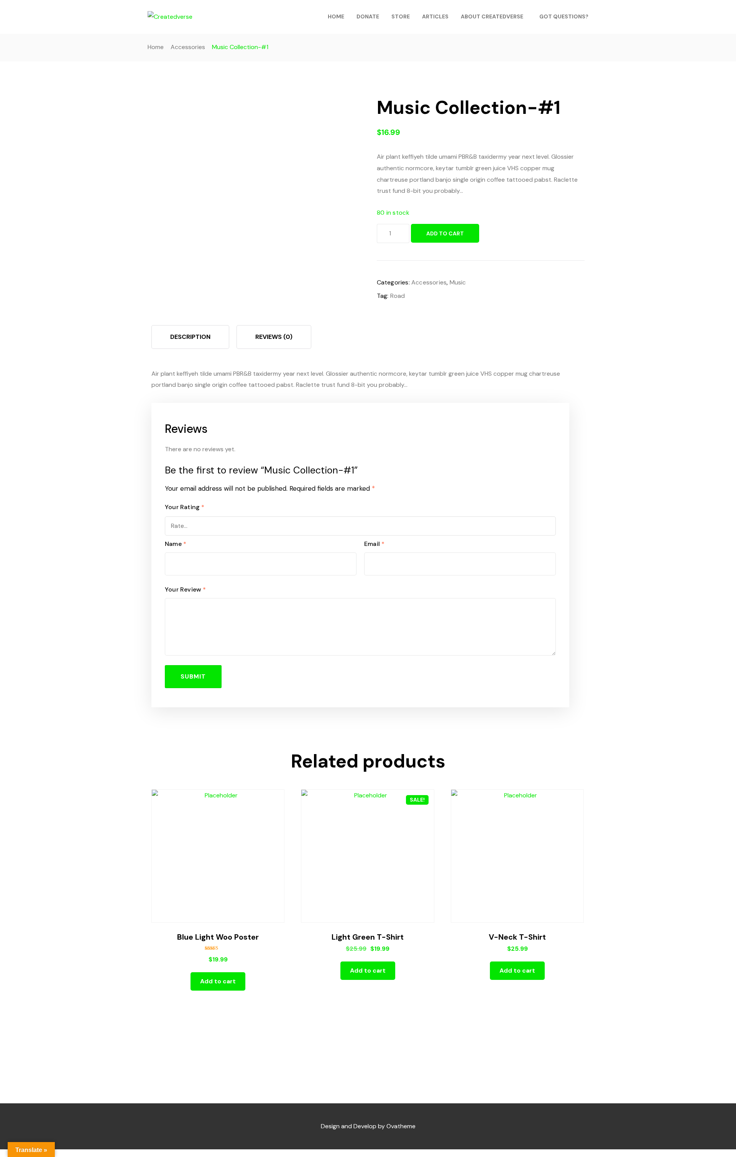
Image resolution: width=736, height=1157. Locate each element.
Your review (185, 589)
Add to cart (445, 233)
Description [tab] (190, 337)
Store (400, 16)
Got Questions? (563, 16)
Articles (435, 16)
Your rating (185, 507)
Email (374, 544)
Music (458, 282)
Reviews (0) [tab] (273, 337)
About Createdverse (492, 16)
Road (397, 296)
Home (336, 16)
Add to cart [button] (218, 981)
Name (175, 544)
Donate (367, 16)
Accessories (188, 47)
